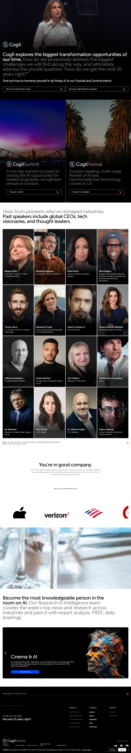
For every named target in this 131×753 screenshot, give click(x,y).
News (91, 723)
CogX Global (93, 726)
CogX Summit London (75, 715)
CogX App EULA (61, 745)
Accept (122, 750)
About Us (92, 712)
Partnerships (93, 719)
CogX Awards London (75, 719)
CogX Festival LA (74, 712)
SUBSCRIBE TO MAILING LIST (15, 693)
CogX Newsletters (74, 726)
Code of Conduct (32, 745)
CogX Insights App (74, 723)
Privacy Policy (20, 745)
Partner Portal (113, 715)
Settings (112, 750)
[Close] (128, 749)
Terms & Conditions (6, 744)
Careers (91, 715)
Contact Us (113, 712)
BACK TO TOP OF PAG (12, 705)
